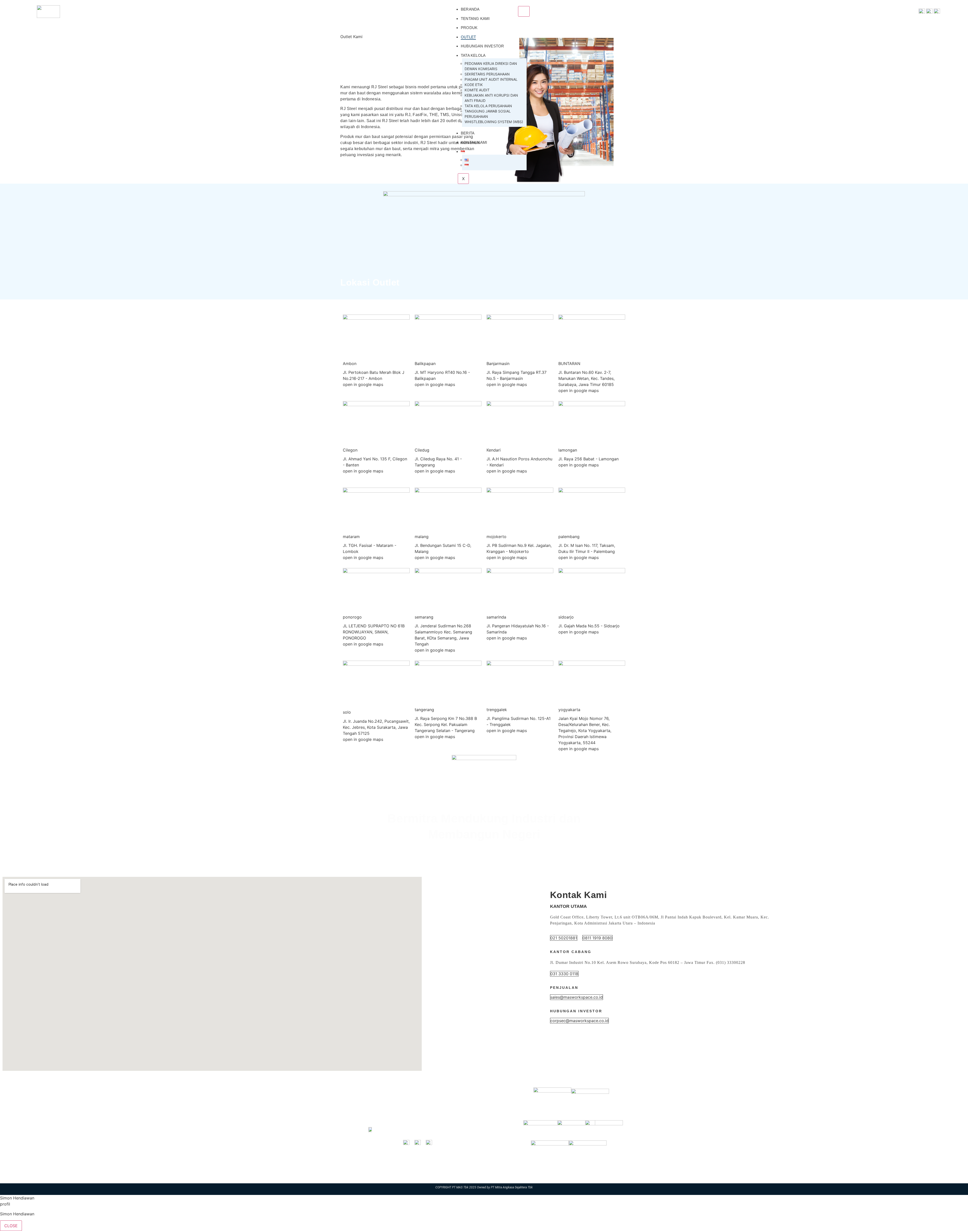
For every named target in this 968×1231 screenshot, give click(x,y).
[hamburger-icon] (524, 11)
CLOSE (11, 1225)
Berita (467, 133)
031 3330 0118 (564, 973)
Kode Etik (474, 84)
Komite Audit (477, 90)
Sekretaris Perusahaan (487, 74)
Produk (469, 27)
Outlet (468, 37)
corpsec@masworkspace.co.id (579, 1020)
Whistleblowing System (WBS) (494, 122)
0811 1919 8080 (597, 937)
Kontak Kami (474, 142)
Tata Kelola (473, 55)
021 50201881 (563, 937)
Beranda (470, 9)
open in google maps (363, 384)
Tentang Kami (475, 18)
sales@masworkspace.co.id (576, 997)
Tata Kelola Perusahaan (488, 106)
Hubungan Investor (482, 46)
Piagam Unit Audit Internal (491, 79)
